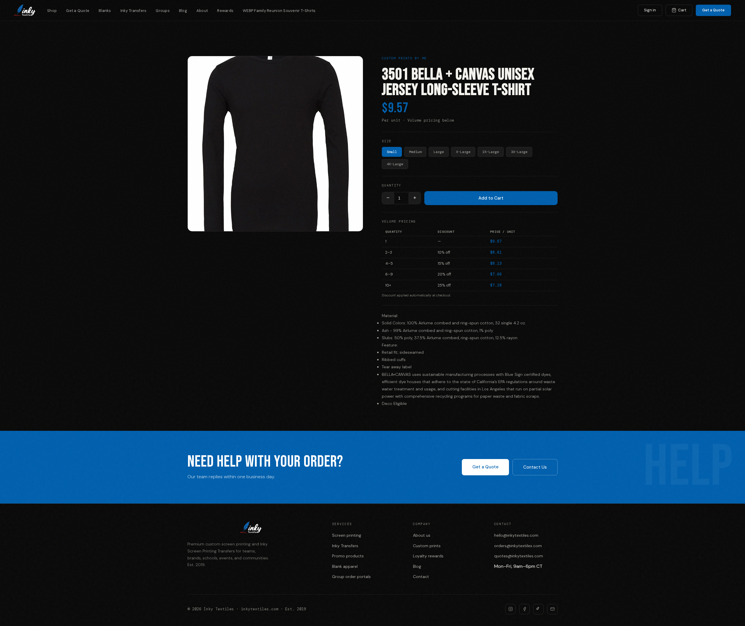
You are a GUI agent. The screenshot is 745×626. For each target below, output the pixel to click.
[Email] (552, 609)
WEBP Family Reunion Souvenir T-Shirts (279, 10)
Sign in (650, 10)
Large (439, 152)
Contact (421, 576)
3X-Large (519, 152)
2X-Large (491, 152)
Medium (415, 152)
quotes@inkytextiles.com (518, 556)
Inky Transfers (133, 10)
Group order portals (351, 576)
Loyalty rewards (428, 556)
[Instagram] (510, 609)
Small (392, 152)
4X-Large (395, 164)
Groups (163, 10)
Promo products (348, 556)
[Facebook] (524, 609)
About (202, 10)
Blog (183, 10)
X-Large (463, 152)
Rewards (225, 10)
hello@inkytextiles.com (516, 535)
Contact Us (535, 467)
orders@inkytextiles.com (518, 545)
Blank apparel (345, 566)
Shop (52, 10)
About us (421, 535)
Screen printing (346, 535)
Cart (682, 10)
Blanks (105, 10)
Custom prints (427, 545)
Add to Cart (490, 198)
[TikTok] (538, 609)
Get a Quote (77, 10)
